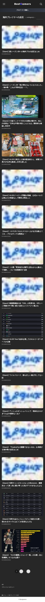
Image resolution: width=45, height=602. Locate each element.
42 (28, 571)
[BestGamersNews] (22, 4)
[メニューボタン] (4, 4)
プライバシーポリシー (8, 587)
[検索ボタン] (41, 4)
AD (3, 584)
